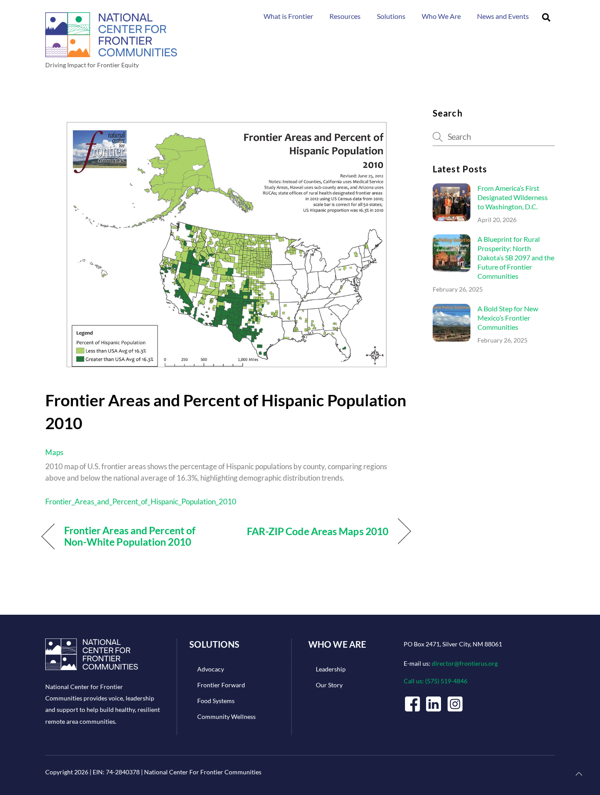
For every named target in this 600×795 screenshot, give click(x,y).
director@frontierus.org (465, 663)
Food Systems (216, 700)
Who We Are (441, 16)
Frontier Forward (221, 685)
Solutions (391, 16)
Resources (345, 16)
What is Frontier (288, 16)
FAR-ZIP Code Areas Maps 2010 (318, 531)
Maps (54, 452)
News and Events (503, 16)
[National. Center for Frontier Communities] (111, 53)
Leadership (331, 669)
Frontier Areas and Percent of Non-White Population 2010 (130, 536)
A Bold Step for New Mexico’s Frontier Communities (507, 317)
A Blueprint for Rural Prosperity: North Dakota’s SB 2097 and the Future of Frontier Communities (515, 257)
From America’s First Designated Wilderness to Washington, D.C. (512, 197)
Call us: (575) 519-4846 (435, 681)
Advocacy (210, 669)
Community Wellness (226, 716)
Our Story (329, 685)
